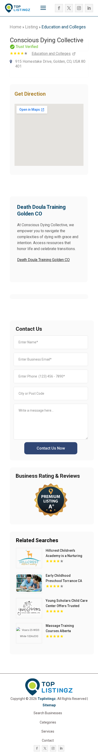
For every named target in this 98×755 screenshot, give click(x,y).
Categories (48, 722)
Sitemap (49, 705)
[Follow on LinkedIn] (89, 8)
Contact (48, 740)
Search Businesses (48, 713)
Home (15, 26)
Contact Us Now (51, 448)
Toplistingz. (47, 699)
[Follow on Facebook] (59, 8)
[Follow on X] (69, 8)
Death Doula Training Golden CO (43, 259)
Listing (31, 26)
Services (47, 731)
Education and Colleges (64, 26)
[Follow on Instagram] (79, 8)
